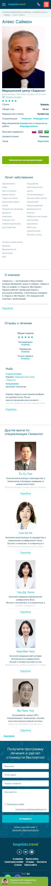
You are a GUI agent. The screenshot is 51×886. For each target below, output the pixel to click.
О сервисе (18, 858)
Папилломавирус (35, 194)
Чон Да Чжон (25, 592)
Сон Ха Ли (25, 533)
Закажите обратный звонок (25, 830)
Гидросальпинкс (10, 198)
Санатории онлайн (14, 861)
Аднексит (6, 212)
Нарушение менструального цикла (35, 187)
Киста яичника (9, 191)
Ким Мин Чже (26, 651)
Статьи (18, 864)
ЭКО (4, 256)
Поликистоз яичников (12, 209)
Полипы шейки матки (12, 242)
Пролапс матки (34, 234)
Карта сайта (31, 864)
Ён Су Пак (25, 473)
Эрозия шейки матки (37, 198)
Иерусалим (43, 141)
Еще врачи (9, 736)
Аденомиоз (32, 223)
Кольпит (31, 212)
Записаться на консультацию (25, 160)
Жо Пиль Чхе (25, 710)
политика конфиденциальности (30, 809)
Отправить (25, 818)
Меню (4, 4)
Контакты (42, 861)
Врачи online (32, 858)
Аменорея (7, 216)
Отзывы (30, 861)
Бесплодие (7, 253)
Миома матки (8, 194)
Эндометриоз (8, 183)
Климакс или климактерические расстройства (11, 223)
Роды (4, 187)
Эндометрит (33, 202)
